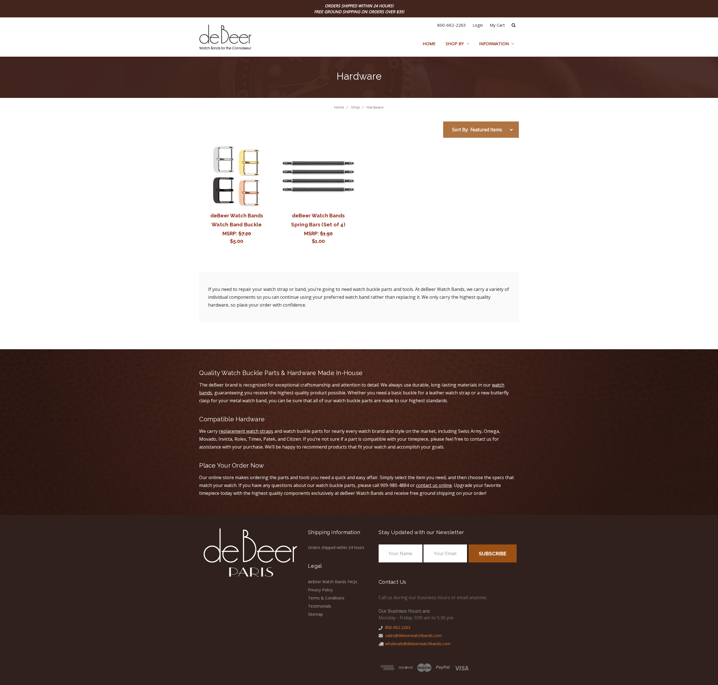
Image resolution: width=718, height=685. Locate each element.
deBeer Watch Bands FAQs (332, 581)
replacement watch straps (246, 431)
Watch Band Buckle (236, 224)
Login (478, 25)
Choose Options (237, 176)
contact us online (434, 485)
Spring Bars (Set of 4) (318, 224)
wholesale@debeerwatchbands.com (417, 643)
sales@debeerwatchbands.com (413, 635)
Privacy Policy (320, 589)
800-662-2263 (451, 25)
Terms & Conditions (326, 598)
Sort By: (460, 130)
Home (429, 43)
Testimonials (319, 606)
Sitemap (315, 614)
